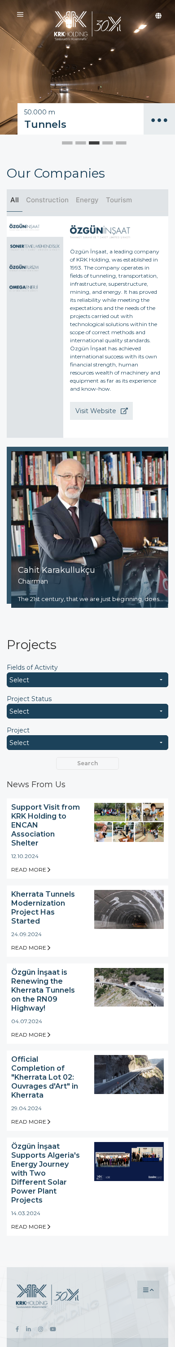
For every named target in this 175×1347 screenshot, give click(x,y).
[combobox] (87, 680)
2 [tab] (74, 141)
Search (87, 763)
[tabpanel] (87, 67)
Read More (29, 869)
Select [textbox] (19, 680)
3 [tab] (87, 141)
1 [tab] (60, 141)
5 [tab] (114, 141)
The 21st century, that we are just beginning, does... (90, 598)
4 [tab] (100, 141)
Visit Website (96, 411)
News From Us (36, 784)
